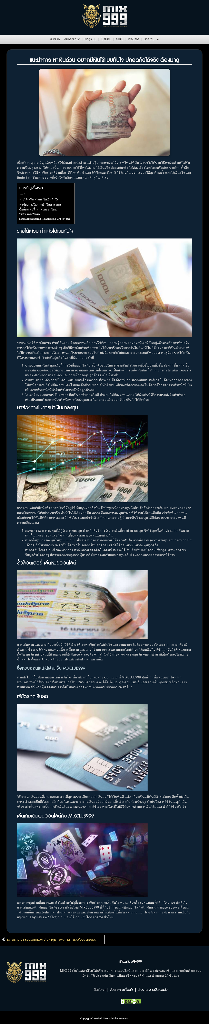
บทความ (149, 39)
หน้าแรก (55, 39)
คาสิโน (119, 39)
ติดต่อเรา (100, 989)
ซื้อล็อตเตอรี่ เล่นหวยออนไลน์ (38, 209)
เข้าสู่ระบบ (90, 39)
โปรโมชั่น (106, 39)
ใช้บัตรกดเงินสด (29, 214)
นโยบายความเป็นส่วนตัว (153, 989)
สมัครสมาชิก (72, 39)
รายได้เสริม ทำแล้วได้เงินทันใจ (38, 199)
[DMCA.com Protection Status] (131, 1003)
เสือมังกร (133, 39)
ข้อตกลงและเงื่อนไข (121, 989)
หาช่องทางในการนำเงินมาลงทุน (40, 204)
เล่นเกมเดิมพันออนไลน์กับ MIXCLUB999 (44, 219)
